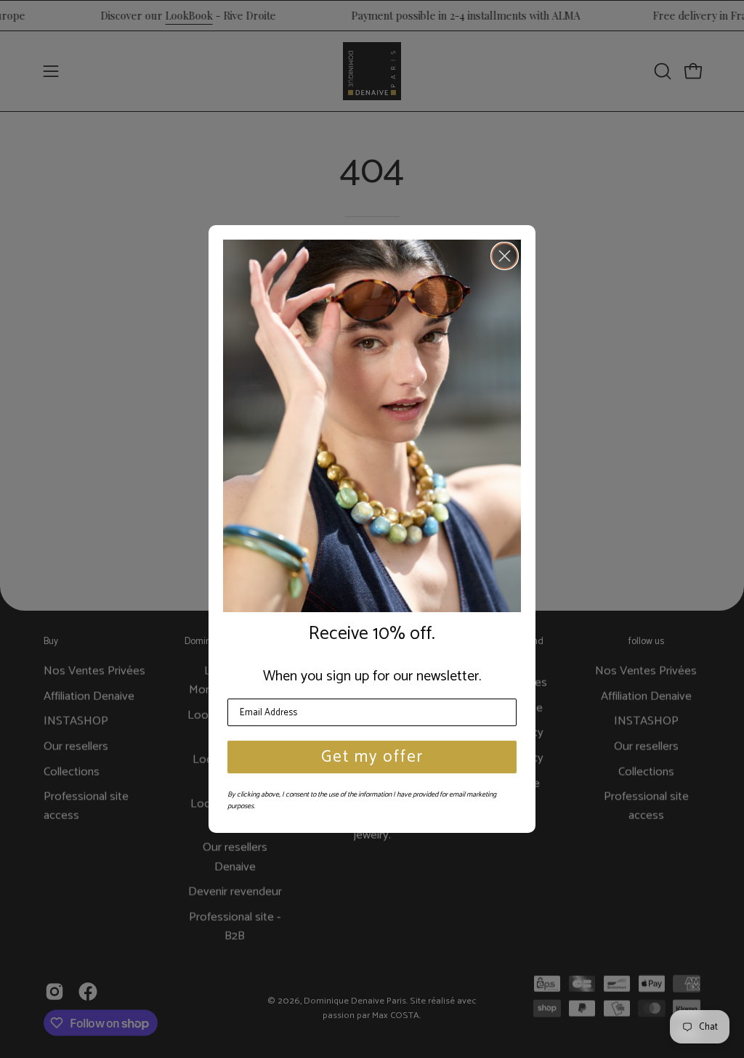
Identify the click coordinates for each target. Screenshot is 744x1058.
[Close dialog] (504, 256)
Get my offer (372, 757)
